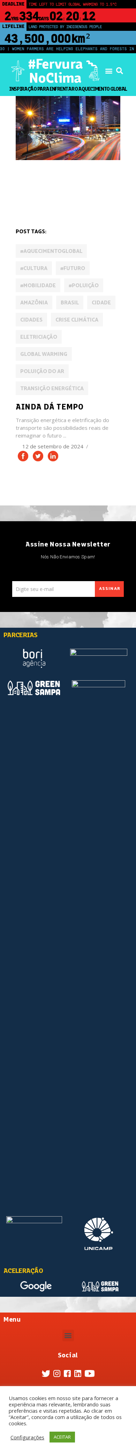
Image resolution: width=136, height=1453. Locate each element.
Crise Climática (76, 320)
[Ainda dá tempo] (68, 128)
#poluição (84, 285)
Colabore (31, 192)
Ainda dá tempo (50, 407)
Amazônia (34, 302)
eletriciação (38, 337)
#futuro (72, 268)
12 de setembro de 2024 (53, 446)
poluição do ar (42, 371)
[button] (108, 71)
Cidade (101, 302)
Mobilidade (33, 202)
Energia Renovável (74, 192)
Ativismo (55, 182)
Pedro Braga (70, 202)
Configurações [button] (27, 1437)
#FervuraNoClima (55, 70)
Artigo (28, 182)
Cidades (84, 182)
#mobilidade (38, 285)
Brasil (70, 302)
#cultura (33, 268)
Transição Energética (52, 388)
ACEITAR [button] (62, 1437)
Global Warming (43, 354)
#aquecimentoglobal (51, 251)
